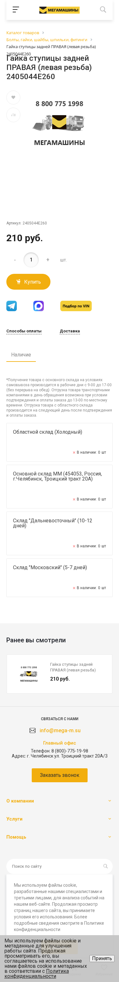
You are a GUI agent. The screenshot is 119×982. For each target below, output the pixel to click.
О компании (20, 801)
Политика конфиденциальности (36, 973)
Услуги (14, 819)
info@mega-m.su (60, 730)
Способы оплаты (24, 331)
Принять (102, 958)
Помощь (16, 837)
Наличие (21, 355)
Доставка (70, 331)
